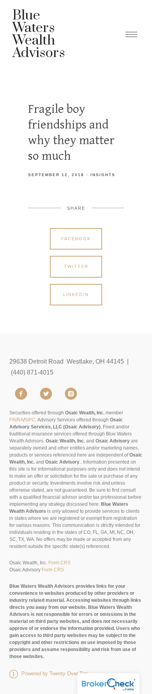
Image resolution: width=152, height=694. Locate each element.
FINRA (16, 420)
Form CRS (59, 563)
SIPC (30, 420)
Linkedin (76, 294)
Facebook (76, 238)
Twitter (76, 266)
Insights (102, 175)
